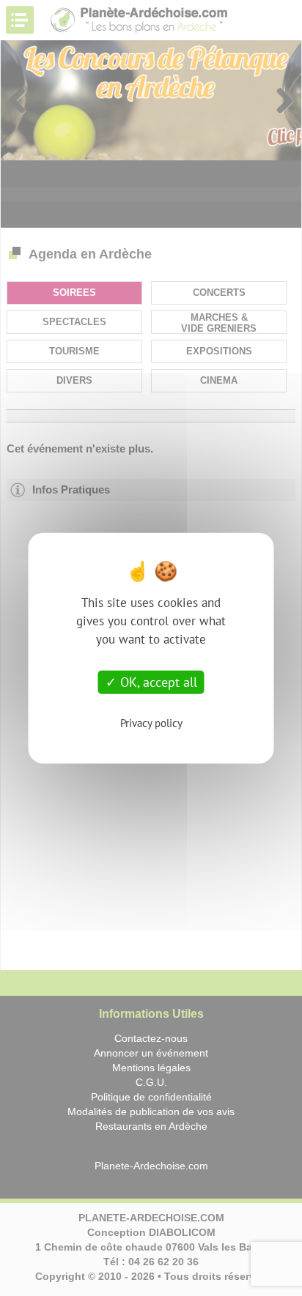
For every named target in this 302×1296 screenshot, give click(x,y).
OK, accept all (157, 682)
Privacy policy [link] (151, 722)
